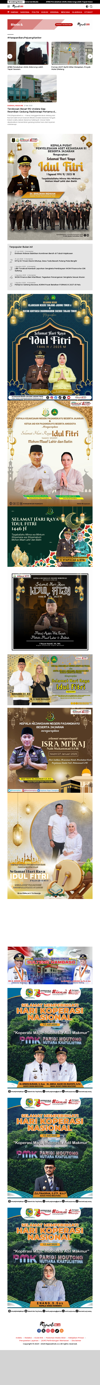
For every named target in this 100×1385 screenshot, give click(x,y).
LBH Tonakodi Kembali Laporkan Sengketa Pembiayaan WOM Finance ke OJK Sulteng (50, 269)
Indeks (19, 1338)
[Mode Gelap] (87, 7)
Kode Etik (39, 1338)
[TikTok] (57, 1331)
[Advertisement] (50, 920)
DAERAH (10, 105)
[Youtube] (53, 1331)
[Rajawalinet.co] (17, 6)
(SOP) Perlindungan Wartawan (55, 1340)
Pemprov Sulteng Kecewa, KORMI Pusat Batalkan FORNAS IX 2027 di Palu (47, 285)
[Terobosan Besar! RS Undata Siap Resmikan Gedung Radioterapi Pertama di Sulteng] (32, 88)
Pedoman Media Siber (56, 1338)
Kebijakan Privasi (76, 1338)
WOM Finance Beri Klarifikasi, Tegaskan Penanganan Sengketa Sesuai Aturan (50, 277)
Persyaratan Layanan (29, 1340)
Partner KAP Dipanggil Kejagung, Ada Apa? (26, 67)
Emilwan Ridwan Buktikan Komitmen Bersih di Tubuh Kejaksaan (44, 253)
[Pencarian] (91, 7)
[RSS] (62, 1331)
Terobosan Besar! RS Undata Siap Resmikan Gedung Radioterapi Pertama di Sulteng (31, 112)
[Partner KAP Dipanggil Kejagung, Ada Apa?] (28, 53)
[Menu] (9, 6)
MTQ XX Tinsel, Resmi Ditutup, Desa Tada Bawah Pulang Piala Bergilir (46, 261)
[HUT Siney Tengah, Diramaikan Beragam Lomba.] (72, 53)
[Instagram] (48, 1331)
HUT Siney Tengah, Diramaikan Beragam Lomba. (69, 68)
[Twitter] (43, 1331)
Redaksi (28, 1338)
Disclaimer (76, 1340)
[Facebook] (39, 1331)
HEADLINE (19, 105)
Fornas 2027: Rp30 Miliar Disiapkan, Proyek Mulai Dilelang (66, 2)
